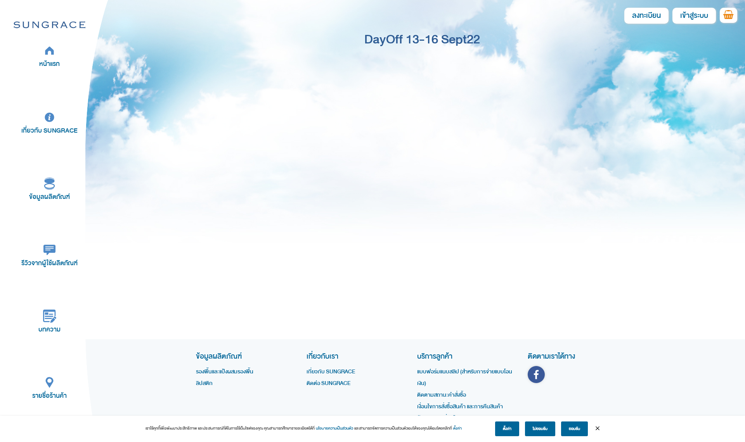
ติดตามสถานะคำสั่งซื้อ (441, 394)
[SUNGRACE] (49, 24)
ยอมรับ (574, 429)
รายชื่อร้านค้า (49, 395)
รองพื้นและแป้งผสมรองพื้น (224, 371)
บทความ (49, 329)
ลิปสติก (204, 383)
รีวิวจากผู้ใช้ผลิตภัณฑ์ (49, 263)
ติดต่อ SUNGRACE (328, 383)
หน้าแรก (49, 64)
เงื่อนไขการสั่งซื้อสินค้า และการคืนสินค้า (460, 406)
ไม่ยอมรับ (540, 429)
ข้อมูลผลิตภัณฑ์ (49, 197)
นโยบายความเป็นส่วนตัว (334, 428)
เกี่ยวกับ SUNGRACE (49, 130)
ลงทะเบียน (646, 15)
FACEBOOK (536, 374)
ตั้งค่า (457, 428)
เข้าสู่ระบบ (694, 15)
